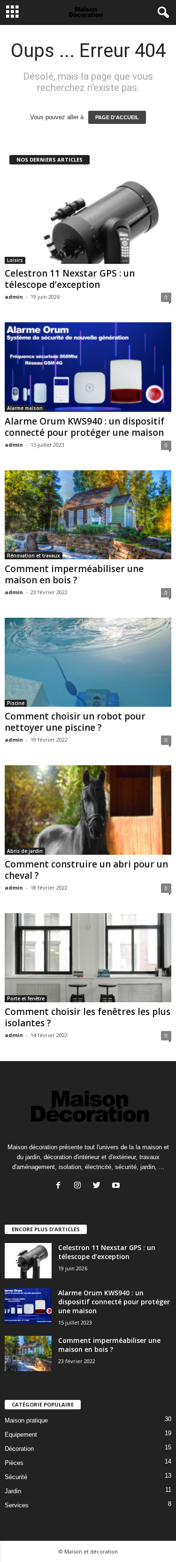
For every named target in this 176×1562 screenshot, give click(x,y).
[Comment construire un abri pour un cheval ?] (88, 809)
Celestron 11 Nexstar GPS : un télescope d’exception (70, 279)
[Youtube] (117, 1186)
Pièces (14, 1462)
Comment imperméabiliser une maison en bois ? (74, 574)
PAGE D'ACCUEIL (117, 117)
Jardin (13, 1491)
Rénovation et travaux (33, 555)
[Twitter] (98, 1186)
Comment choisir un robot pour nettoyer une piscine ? (75, 722)
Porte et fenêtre (26, 998)
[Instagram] (79, 1186)
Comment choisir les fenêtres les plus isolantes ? (87, 1017)
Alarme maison (25, 408)
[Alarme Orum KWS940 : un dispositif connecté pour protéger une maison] (88, 366)
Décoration (19, 1448)
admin (14, 296)
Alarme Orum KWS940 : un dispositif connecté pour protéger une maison (84, 427)
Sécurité (16, 1476)
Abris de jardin (25, 851)
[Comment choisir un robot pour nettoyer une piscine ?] (88, 662)
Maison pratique (26, 1420)
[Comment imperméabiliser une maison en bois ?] (88, 514)
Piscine (15, 703)
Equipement (21, 1434)
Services (17, 1505)
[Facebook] (60, 1186)
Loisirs (15, 260)
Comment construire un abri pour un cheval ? (86, 870)
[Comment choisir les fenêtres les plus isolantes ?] (88, 957)
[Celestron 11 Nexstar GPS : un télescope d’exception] (88, 219)
